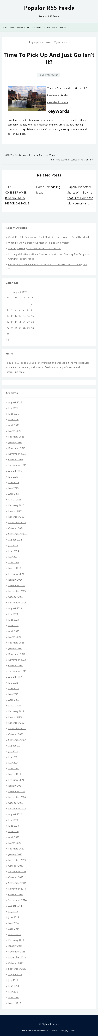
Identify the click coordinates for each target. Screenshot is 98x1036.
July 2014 (13, 911)
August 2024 (15, 539)
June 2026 (13, 413)
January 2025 (15, 511)
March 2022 (14, 705)
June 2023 (13, 619)
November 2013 (17, 957)
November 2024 (17, 522)
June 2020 (13, 825)
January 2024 (15, 579)
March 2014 (14, 934)
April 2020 (13, 837)
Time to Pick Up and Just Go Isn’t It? (67, 88)
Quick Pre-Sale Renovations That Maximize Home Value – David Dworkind (48, 237)
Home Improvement (48, 75)
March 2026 (14, 430)
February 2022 (16, 711)
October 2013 (15, 963)
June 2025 (13, 482)
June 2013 (13, 985)
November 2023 (17, 591)
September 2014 (17, 900)
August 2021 (15, 745)
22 (28, 321)
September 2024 (17, 533)
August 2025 (15, 470)
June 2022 (13, 688)
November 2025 (17, 453)
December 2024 (16, 516)
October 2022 (15, 665)
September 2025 (17, 465)
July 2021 (13, 751)
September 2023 (17, 602)
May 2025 (13, 488)
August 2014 (15, 905)
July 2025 (13, 476)
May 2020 (13, 831)
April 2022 (13, 699)
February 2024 (16, 573)
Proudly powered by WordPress (35, 1031)
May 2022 (13, 694)
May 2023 (13, 625)
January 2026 (15, 442)
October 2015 (15, 877)
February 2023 (16, 642)
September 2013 (17, 968)
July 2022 (13, 682)
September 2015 (17, 882)
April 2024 (13, 562)
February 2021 (16, 779)
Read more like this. (58, 95)
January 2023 (15, 648)
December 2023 (16, 585)
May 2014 (13, 922)
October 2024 (15, 528)
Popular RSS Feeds (49, 8)
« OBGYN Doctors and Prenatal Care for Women (30, 155)
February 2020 (16, 848)
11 (12, 315)
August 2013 (15, 974)
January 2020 (15, 854)
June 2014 (13, 917)
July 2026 (13, 408)
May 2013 (13, 991)
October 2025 (15, 459)
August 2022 (15, 676)
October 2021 (15, 734)
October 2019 (15, 865)
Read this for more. (57, 102)
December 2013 (16, 951)
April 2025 (13, 493)
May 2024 (13, 556)
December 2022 (16, 654)
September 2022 (17, 671)
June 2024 (13, 551)
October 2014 (15, 894)
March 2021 (14, 774)
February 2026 (16, 436)
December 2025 (16, 448)
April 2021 (13, 768)
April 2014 (13, 928)
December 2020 (16, 791)
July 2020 (13, 820)
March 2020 (14, 842)
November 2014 (17, 888)
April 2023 (13, 631)
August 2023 (15, 608)
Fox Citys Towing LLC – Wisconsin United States (34, 248)
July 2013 (13, 980)
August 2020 (15, 814)
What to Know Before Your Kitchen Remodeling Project (38, 242)
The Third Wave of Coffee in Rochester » (72, 159)
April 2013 (13, 997)
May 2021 (13, 762)
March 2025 (14, 499)
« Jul (8, 339)
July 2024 (13, 545)
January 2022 (15, 717)
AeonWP (72, 1031)
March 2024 (14, 568)
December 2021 (16, 722)
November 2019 (17, 860)
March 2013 (14, 1003)
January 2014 (15, 945)
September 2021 (17, 739)
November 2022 (17, 659)
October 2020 (15, 802)
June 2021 (13, 757)
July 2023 (13, 614)
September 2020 (17, 808)
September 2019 (17, 871)
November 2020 (17, 797)
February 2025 (16, 505)
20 (20, 321)
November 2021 (17, 728)
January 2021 (15, 785)
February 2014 (16, 940)
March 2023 (14, 636)
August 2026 (15, 402)
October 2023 (15, 596)
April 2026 (13, 425)
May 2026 (13, 419)
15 (28, 315)
